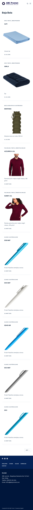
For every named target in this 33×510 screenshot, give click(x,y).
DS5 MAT (7, 283)
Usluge (17, 463)
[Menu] (30, 3)
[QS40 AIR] (16, 339)
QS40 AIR (7, 325)
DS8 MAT (7, 240)
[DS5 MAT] (16, 296)
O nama (11, 463)
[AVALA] (16, 80)
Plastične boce (18, 105)
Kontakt (4, 465)
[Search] (27, 3)
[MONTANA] (16, 122)
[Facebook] (2, 458)
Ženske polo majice (20, 192)
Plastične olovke (13, 237)
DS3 (5, 410)
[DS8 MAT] (16, 254)
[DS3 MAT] (16, 381)
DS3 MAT (7, 368)
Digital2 (21, 508)
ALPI (5, 24)
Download (23, 463)
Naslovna (4, 463)
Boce (5, 105)
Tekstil (9, 20)
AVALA (6, 66)
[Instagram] (7, 458)
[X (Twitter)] (4, 458)
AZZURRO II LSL (9, 151)
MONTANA (7, 109)
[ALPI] (16, 37)
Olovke (6, 237)
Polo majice (7, 148)
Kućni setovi (10, 105)
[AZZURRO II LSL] (16, 165)
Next (27, 450)
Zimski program (16, 20)
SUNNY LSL (8, 196)
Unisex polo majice (20, 148)
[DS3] (16, 424)
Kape (5, 20)
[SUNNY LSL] (16, 209)
